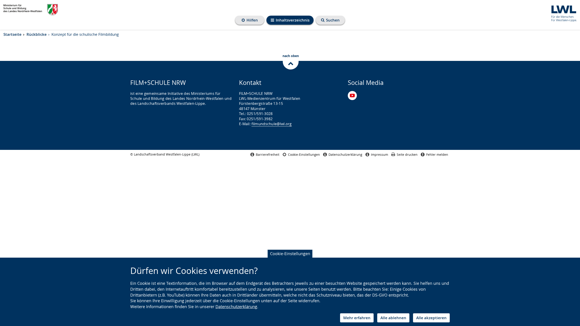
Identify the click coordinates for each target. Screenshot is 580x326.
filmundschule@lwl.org (271, 123)
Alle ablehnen (393, 317)
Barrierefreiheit (267, 154)
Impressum (379, 154)
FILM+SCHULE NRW (30, 9)
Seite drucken (407, 154)
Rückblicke (37, 34)
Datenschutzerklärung (236, 306)
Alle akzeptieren (431, 317)
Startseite (12, 34)
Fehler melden (437, 154)
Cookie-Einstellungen (290, 253)
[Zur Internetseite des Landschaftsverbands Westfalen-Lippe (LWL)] (562, 13)
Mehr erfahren (356, 317)
